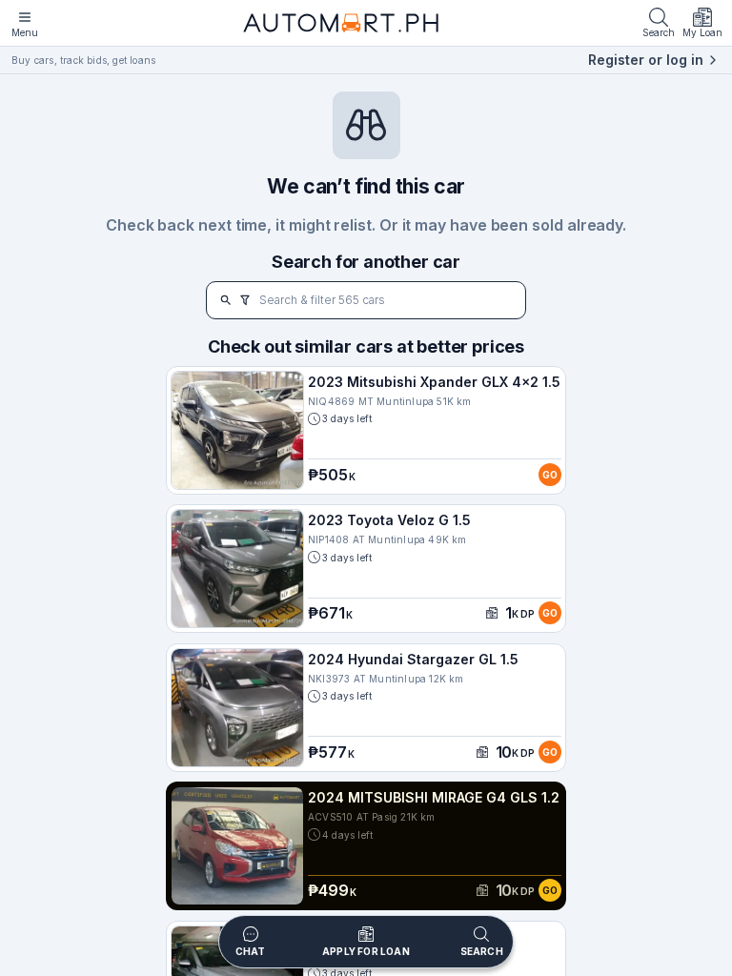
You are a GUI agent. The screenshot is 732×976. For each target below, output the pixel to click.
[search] (226, 300)
